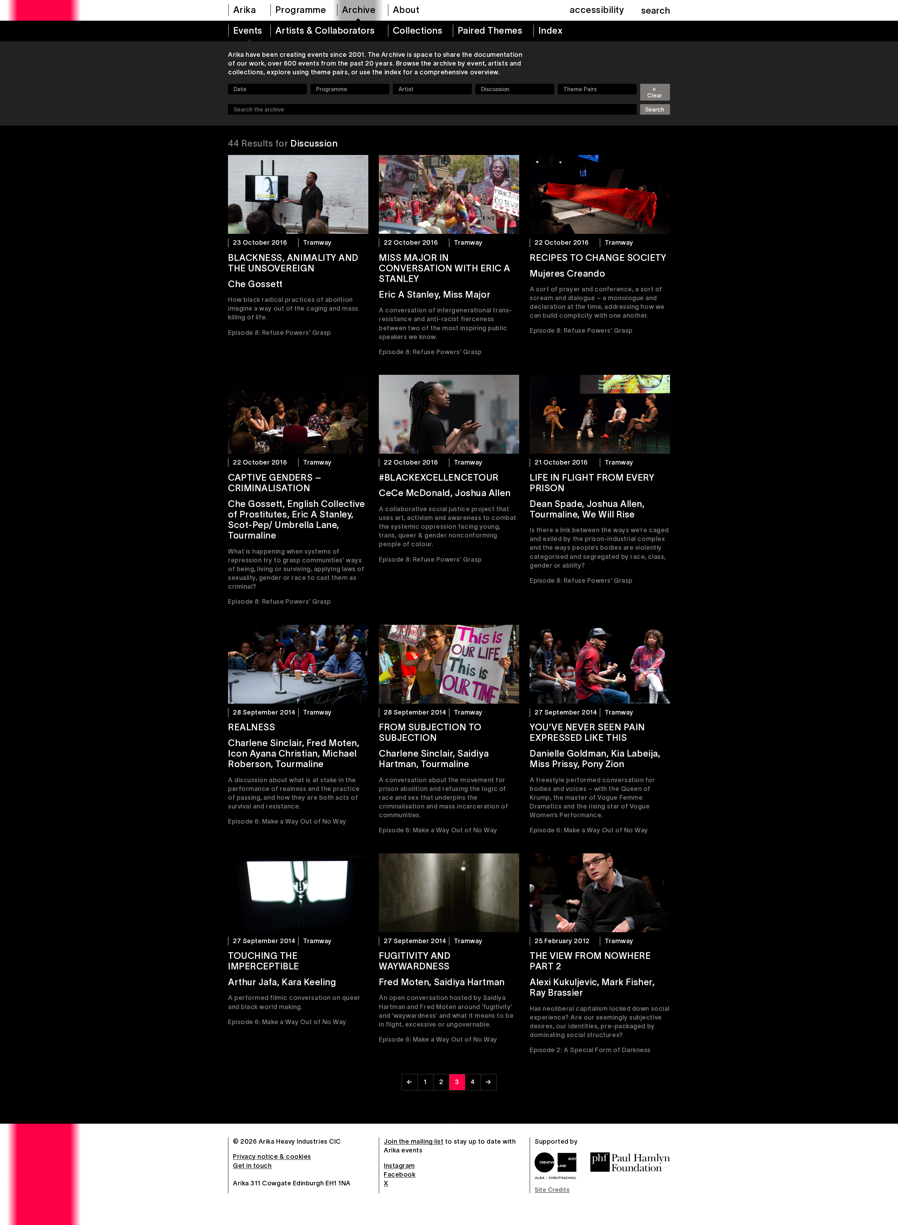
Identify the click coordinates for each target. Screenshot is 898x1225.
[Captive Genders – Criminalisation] (298, 414)
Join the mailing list (413, 1141)
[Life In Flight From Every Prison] (600, 414)
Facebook (399, 1174)
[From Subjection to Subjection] (449, 664)
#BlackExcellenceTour (439, 477)
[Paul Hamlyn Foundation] (630, 1162)
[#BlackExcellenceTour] (449, 414)
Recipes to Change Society (598, 258)
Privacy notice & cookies (272, 1156)
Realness (251, 727)
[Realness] (298, 664)
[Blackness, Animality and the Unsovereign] (298, 194)
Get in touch (252, 1165)
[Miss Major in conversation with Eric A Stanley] (449, 194)
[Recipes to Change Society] (600, 194)
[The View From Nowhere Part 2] (600, 892)
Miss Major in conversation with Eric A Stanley (444, 268)
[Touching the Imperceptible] (298, 892)
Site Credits (552, 1189)
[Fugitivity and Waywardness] (449, 892)
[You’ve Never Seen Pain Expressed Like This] (600, 664)
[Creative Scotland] (555, 1165)
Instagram (399, 1165)
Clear (654, 92)
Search (654, 109)
